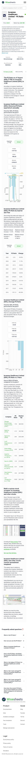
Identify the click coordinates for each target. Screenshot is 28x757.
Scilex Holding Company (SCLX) (8, 449)
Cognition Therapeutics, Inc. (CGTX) (8, 455)
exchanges (7, 549)
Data (4, 713)
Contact (22, 724)
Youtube (22, 713)
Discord (22, 720)
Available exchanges (8, 716)
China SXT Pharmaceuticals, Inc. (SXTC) (8, 466)
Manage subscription (8, 728)
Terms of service (7, 747)
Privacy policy (7, 743)
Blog (21, 709)
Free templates (7, 720)
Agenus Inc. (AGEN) (7, 436)
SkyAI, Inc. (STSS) (6, 431)
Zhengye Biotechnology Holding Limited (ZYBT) (8, 424)
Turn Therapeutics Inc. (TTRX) (7, 479)
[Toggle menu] (25, 2)
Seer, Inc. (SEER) (8, 461)
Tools (4, 724)
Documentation (7, 709)
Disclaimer (6, 750)
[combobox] (14, 8)
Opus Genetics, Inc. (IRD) (8, 473)
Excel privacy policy (8, 739)
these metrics (14, 541)
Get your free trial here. (10, 553)
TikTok (22, 716)
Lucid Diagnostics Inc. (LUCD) (8, 443)
